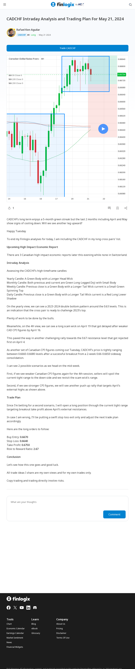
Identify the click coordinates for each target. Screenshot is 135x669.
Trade (68, 48)
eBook (34, 628)
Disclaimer (61, 633)
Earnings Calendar (15, 633)
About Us (60, 624)
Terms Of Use (62, 637)
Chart (9, 624)
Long (33, 34)
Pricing (59, 628)
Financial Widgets (15, 647)
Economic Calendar (16, 628)
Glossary (35, 633)
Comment (114, 514)
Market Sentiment (15, 637)
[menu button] (5, 5)
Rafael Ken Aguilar (28, 30)
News (9, 642)
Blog (33, 624)
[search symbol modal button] (130, 5)
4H (28, 35)
